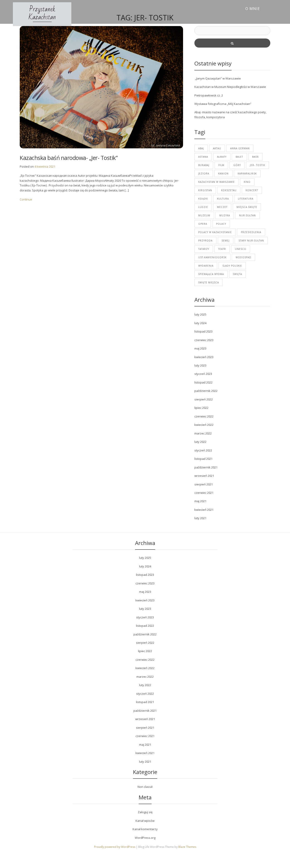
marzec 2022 (203, 433)
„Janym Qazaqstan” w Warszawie (217, 78)
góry (237, 165)
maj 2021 (200, 501)
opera (202, 223)
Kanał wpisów (145, 821)
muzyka (224, 215)
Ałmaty (222, 156)
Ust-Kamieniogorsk (212, 257)
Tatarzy (203, 249)
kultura (223, 198)
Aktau (217, 148)
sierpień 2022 (203, 399)
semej (226, 240)
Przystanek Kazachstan (42, 13)
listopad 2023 (203, 331)
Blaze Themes (187, 847)
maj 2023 (200, 348)
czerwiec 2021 (203, 493)
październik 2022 (206, 391)
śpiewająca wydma (211, 274)
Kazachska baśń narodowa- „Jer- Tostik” (69, 158)
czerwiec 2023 (203, 340)
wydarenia (205, 265)
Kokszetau (229, 190)
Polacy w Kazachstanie (215, 232)
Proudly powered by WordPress (115, 847)
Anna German (240, 148)
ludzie (203, 207)
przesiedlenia (251, 232)
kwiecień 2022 (203, 425)
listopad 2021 (203, 459)
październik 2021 (206, 467)
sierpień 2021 (203, 484)
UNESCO (240, 249)
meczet (222, 207)
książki (203, 198)
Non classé (145, 787)
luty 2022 (200, 442)
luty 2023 (200, 365)
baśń (255, 156)
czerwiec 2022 (203, 416)
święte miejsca (208, 282)
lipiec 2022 (201, 408)
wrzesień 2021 (204, 476)
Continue (26, 199)
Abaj (201, 148)
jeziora (203, 173)
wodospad (243, 257)
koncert (252, 190)
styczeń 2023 (203, 374)
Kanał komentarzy (145, 829)
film (221, 165)
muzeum (204, 215)
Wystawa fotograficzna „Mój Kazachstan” (222, 104)
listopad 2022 (203, 382)
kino (247, 181)
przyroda (205, 240)
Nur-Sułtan (247, 215)
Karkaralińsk (247, 173)
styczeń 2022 (203, 450)
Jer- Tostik (257, 165)
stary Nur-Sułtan (251, 240)
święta (237, 274)
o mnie (252, 8)
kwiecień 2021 (203, 510)
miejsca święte (247, 207)
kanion (223, 173)
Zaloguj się (145, 812)
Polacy (221, 223)
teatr (222, 249)
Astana (203, 156)
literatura (245, 198)
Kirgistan (205, 190)
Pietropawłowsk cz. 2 (208, 95)
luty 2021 (200, 518)
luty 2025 (200, 314)
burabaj (203, 165)
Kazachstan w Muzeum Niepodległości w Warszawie (230, 87)
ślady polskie (232, 265)
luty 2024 (200, 323)
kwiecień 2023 (203, 357)
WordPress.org (145, 838)
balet (239, 156)
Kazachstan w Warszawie (216, 181)
